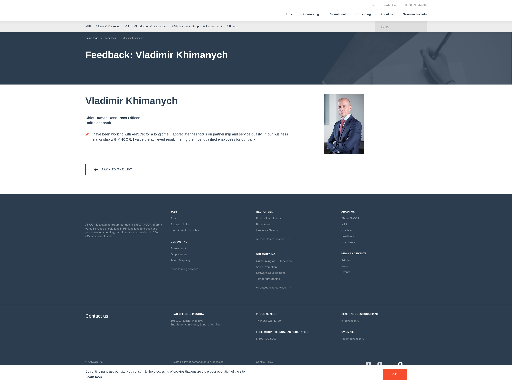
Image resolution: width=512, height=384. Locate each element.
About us (386, 14)
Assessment (178, 248)
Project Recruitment (268, 218)
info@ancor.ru (350, 320)
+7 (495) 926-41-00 (268, 320)
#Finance (233, 26)
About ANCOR (350, 218)
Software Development (270, 272)
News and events (415, 14)
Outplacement (179, 254)
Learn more (94, 377)
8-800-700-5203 (266, 338)
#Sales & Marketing (108, 26)
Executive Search (267, 230)
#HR (88, 26)
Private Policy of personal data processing (197, 361)
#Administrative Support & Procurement (197, 26)
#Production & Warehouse (150, 26)
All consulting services (184, 269)
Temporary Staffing (268, 278)
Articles (346, 260)
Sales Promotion (266, 267)
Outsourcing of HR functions (274, 261)
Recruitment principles (185, 230)
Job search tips (180, 224)
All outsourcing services (271, 287)
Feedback (110, 38)
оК (394, 374)
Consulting (363, 14)
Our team (347, 230)
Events (345, 272)
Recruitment (337, 14)
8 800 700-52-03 (416, 5)
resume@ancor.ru (352, 338)
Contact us (389, 5)
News (344, 266)
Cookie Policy (264, 361)
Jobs (288, 14)
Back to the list (117, 169)
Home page (91, 38)
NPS (344, 224)
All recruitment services (270, 239)
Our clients (348, 242)
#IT (127, 26)
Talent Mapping (180, 260)
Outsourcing (310, 14)
